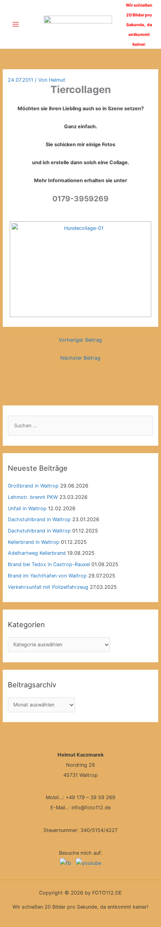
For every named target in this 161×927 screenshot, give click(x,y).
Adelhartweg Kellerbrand (37, 553)
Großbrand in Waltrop (33, 486)
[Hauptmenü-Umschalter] (15, 24)
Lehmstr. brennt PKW (33, 497)
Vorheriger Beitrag (80, 340)
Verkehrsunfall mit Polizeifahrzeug (48, 587)
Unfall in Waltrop (27, 508)
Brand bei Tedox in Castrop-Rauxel (49, 564)
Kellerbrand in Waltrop (33, 542)
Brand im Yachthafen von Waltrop (47, 576)
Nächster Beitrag (80, 358)
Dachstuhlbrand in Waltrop (39, 519)
